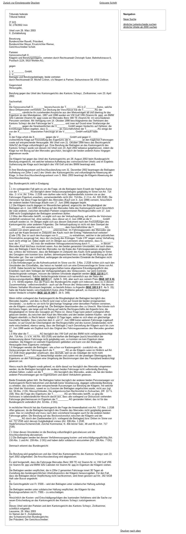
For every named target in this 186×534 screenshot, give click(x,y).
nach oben (135, 530)
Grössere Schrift (108, 2)
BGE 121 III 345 (46, 292)
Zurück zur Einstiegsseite (16, 2)
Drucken (35, 2)
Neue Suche (129, 19)
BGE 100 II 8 (93, 287)
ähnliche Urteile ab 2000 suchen (140, 27)
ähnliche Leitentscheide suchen (139, 24)
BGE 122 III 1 (98, 273)
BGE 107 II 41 (106, 279)
